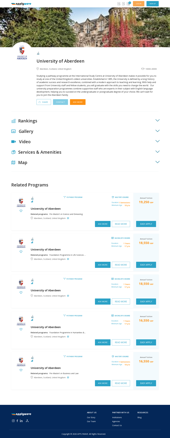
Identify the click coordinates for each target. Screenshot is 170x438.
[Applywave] (21, 3)
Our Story (91, 417)
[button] (85, 120)
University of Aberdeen (46, 208)
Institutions (117, 417)
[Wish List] (118, 3)
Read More (121, 224)
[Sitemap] (27, 420)
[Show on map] (67, 218)
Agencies (116, 421)
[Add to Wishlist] (21, 211)
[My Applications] (123, 3)
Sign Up (153, 4)
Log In (138, 4)
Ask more (77, 102)
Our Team (91, 421)
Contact (60, 102)
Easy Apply (146, 224)
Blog (139, 417)
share (45, 102)
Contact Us (117, 425)
